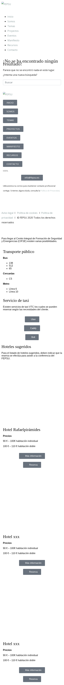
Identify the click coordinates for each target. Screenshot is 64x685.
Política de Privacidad (49, 190)
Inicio (10, 16)
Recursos (12, 45)
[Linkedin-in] (22, 201)
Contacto (12, 50)
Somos (11, 21)
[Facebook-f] (6, 201)
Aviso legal (7, 213)
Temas (11, 26)
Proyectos (13, 31)
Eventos (11, 35)
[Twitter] (14, 201)
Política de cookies (27, 213)
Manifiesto (13, 40)
